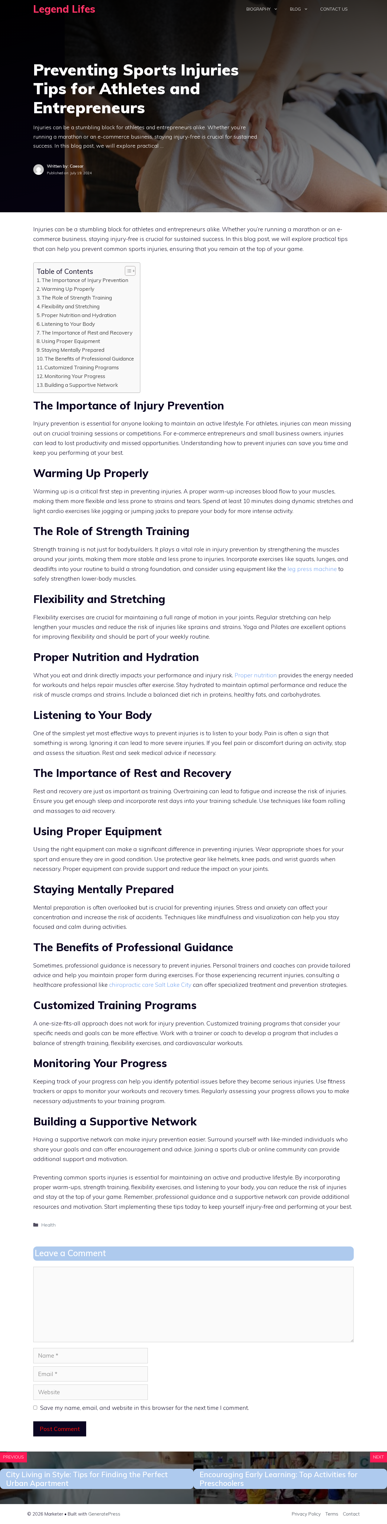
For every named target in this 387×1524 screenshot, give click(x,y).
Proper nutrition (255, 675)
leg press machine (312, 569)
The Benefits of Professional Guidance (89, 358)
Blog (295, 9)
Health (48, 1225)
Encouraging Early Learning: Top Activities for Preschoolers (279, 1479)
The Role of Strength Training (76, 297)
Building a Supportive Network (81, 385)
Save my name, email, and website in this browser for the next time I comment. (144, 1407)
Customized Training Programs (81, 367)
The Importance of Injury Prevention (84, 280)
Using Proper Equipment (70, 341)
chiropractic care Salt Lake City (150, 984)
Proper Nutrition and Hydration (78, 315)
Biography (258, 9)
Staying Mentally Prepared (72, 350)
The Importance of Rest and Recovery (86, 332)
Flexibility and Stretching (70, 306)
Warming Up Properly (67, 289)
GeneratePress (104, 1514)
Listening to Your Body (68, 324)
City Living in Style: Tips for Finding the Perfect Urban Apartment (87, 1479)
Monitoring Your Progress (74, 376)
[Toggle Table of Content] (127, 271)
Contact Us (334, 9)
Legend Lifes (64, 8)
